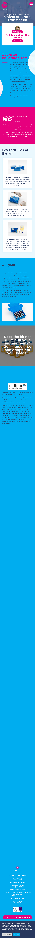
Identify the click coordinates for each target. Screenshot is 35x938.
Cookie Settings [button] (7, 934)
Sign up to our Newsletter (17, 917)
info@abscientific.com (17, 883)
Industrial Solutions (12, 14)
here (15, 98)
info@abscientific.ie (17, 899)
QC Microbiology (24, 14)
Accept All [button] (16, 934)
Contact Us (17, 41)
